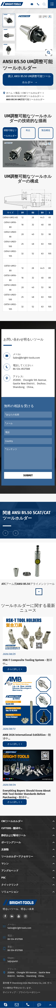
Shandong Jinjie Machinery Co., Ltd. (29, 983)
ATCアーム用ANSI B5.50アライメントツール (28, 583)
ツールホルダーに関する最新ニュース (28, 608)
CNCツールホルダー (32, 93)
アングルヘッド (9, 870)
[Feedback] (39, 1004)
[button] (5, 533)
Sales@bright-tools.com (19, 928)
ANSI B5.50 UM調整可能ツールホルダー (25, 99)
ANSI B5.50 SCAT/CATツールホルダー (23, 96)
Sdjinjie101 (12, 961)
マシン (5, 863)
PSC (3, 877)
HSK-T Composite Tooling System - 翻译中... (27, 661)
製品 (17, 93)
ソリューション (9, 891)
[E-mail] (16, 1004)
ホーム (9, 93)
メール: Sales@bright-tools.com (26, 356)
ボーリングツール (11, 842)
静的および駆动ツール (13, 835)
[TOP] (50, 1004)
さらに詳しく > (14, 669)
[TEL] (27, 1004)
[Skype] (5, 1004)
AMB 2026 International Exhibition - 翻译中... (27, 736)
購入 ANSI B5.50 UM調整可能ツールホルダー (29, 79)
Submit (28, 475)
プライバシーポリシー (29, 992)
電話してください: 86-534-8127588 (23, 367)
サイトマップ (9, 992)
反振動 (5, 849)
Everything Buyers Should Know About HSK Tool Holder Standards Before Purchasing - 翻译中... (27, 794)
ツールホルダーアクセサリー (17, 856)
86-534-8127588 (15, 939)
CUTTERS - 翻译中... (11, 828)
